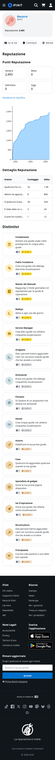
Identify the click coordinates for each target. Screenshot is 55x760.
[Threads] (49, 706)
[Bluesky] (42, 706)
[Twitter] (18, 706)
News (31, 595)
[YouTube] (31, 706)
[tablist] (27, 42)
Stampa (33, 590)
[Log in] (51, 5)
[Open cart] (43, 5)
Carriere (6, 605)
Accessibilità (8, 630)
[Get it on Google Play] (41, 645)
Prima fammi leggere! (16, 681)
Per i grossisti (36, 605)
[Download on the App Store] (40, 635)
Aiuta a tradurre (25, 696)
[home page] (15, 5)
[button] (36, 5)
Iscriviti (27, 675)
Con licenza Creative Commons (27, 748)
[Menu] (4, 5)
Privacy (6, 635)
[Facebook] (12, 706)
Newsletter (8, 610)
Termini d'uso (9, 640)
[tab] (10, 43)
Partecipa (33, 600)
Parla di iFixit (9, 600)
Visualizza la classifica (13, 97)
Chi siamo (7, 590)
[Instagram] (25, 706)
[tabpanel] (27, 308)
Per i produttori (36, 615)
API (4, 615)
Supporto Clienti (10, 595)
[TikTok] (6, 706)
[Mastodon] (37, 706)
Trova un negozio (37, 610)
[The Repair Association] (27, 713)
